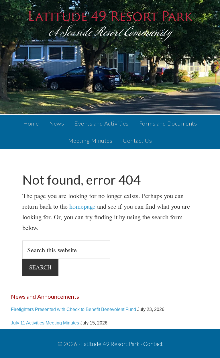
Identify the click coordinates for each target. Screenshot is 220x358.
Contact (153, 343)
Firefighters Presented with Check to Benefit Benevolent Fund (73, 309)
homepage (82, 206)
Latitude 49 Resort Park (110, 16)
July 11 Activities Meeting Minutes (45, 322)
